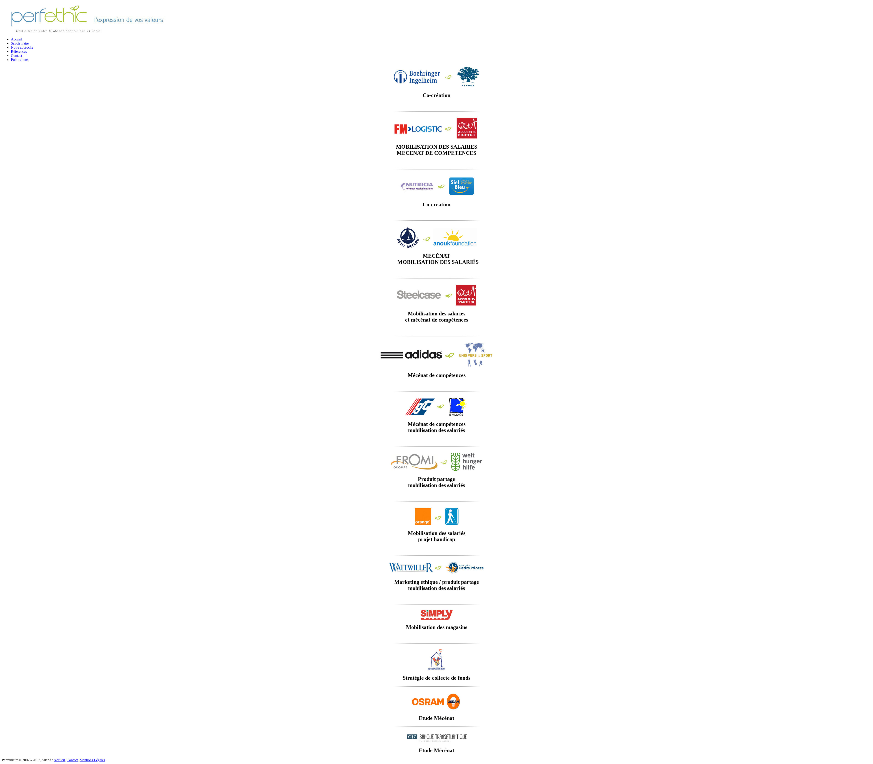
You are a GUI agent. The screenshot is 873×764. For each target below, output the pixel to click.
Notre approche (22, 47)
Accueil (16, 39)
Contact (16, 55)
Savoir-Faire (20, 43)
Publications (19, 60)
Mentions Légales (92, 760)
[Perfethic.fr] (87, 32)
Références (19, 51)
